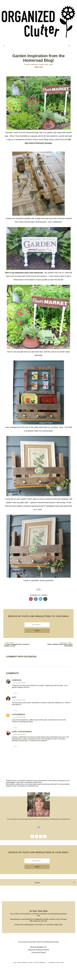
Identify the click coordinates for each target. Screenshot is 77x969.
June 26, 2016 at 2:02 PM (19, 717)
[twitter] (40, 836)
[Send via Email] (45, 599)
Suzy (14, 697)
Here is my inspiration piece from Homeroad (24, 273)
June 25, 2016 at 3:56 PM (19, 682)
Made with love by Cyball (56, 962)
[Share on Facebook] (36, 599)
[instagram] (36, 836)
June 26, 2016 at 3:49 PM (19, 734)
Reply (15, 693)
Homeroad (17, 680)
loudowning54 (18, 714)
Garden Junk (43, 64)
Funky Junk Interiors (22, 731)
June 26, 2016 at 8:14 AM (19, 700)
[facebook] (32, 836)
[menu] (4, 46)
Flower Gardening (31, 64)
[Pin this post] (31, 599)
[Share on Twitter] (40, 599)
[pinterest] (44, 836)
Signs (51, 64)
